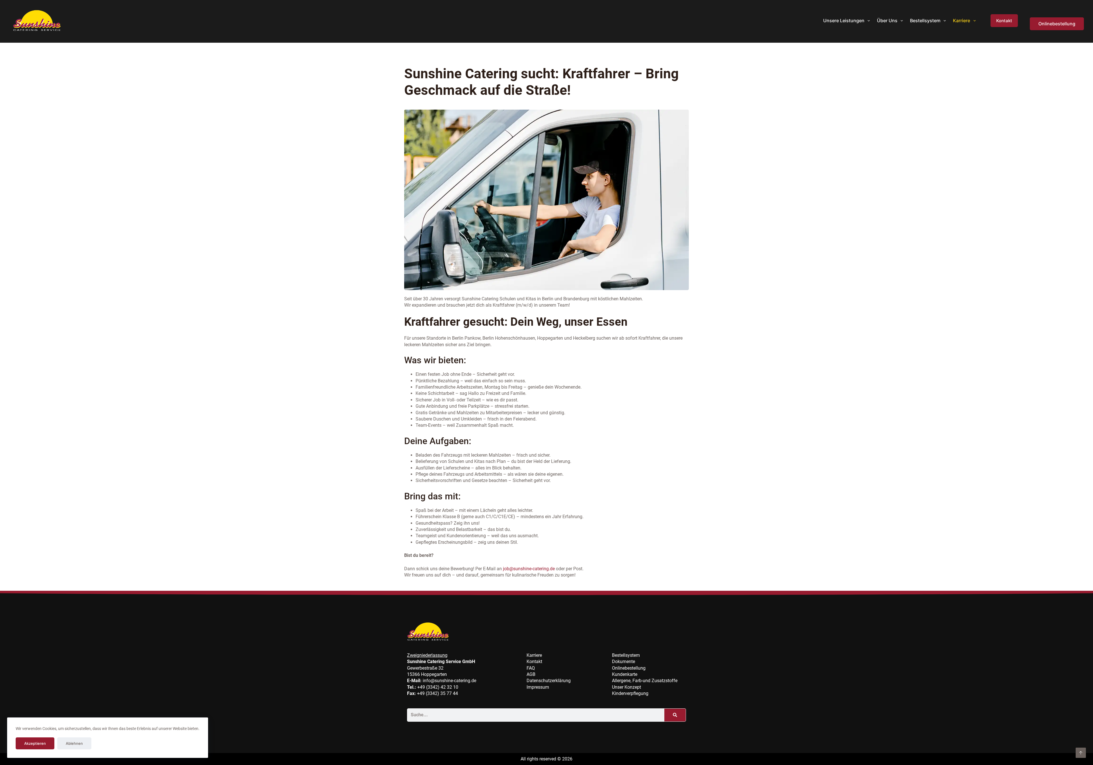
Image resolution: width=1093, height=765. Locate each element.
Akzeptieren (35, 743)
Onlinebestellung (1056, 23)
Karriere (961, 20)
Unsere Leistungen (843, 20)
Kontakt (1004, 20)
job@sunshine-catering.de (529, 568)
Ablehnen (74, 743)
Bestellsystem (925, 20)
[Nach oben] (1081, 753)
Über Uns (887, 20)
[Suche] (675, 715)
